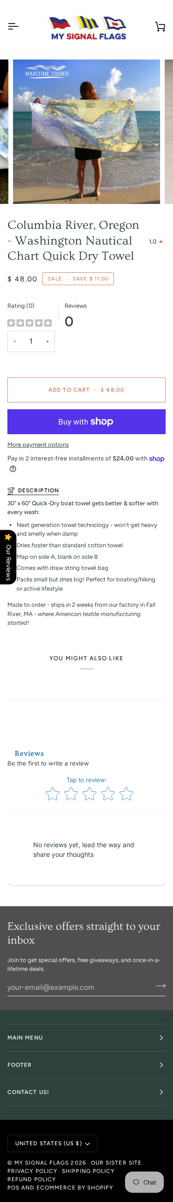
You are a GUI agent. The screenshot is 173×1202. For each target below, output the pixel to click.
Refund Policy (31, 1179)
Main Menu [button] (25, 1038)
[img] (29, 323)
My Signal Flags (41, 1163)
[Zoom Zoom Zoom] (86, 132)
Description (38, 490)
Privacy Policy (32, 1171)
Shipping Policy (88, 1171)
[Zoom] (30, 187)
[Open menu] (21, 26)
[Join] (158, 986)
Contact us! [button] (28, 1092)
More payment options (38, 444)
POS (13, 1187)
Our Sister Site (116, 1163)
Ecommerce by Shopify (74, 1187)
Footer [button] (19, 1065)
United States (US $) (48, 1143)
